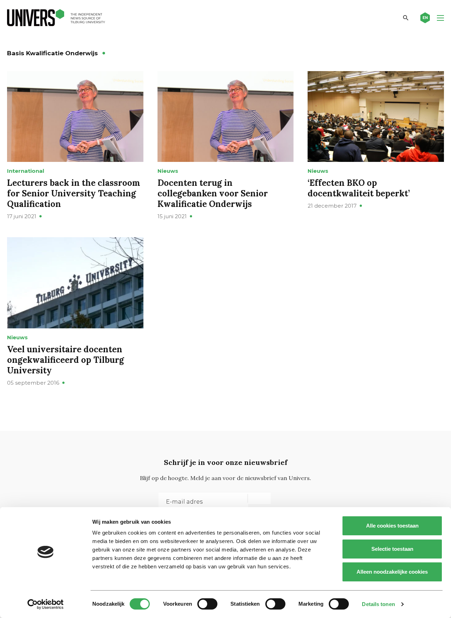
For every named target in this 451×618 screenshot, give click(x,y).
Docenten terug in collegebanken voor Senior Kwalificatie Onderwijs (212, 193)
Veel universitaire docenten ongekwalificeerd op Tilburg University (65, 360)
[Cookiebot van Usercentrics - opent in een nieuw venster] (45, 604)
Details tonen (378, 604)
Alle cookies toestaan (392, 526)
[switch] (207, 604)
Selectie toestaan (392, 549)
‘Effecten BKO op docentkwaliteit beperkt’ (359, 188)
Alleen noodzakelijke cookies (392, 572)
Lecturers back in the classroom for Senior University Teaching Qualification (73, 193)
